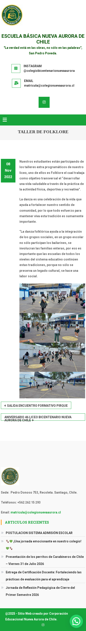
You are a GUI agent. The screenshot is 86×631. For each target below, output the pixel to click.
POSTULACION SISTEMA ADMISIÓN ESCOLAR (39, 533)
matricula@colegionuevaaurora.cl (36, 512)
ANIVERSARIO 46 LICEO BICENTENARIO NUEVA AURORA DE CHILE (37, 418)
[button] (76, 621)
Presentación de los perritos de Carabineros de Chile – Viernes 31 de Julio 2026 (45, 560)
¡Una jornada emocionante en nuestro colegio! (47, 541)
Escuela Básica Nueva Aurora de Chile (43, 39)
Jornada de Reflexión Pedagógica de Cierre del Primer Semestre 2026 (40, 591)
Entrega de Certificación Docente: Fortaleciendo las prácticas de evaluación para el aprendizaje (44, 575)
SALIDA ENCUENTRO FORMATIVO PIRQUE (37, 405)
